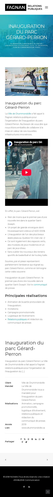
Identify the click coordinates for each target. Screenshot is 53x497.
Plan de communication (23, 47)
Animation (16, 44)
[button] (18, 92)
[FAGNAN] (23, 7)
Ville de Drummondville (19, 113)
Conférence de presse (32, 44)
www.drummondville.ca (33, 428)
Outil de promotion (38, 45)
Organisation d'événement (17, 45)
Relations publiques (17, 319)
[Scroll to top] (48, 491)
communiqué (40, 284)
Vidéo (37, 47)
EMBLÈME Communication (27, 480)
